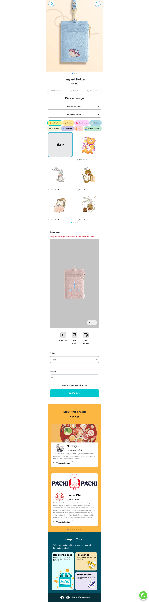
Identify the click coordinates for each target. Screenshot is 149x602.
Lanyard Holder (74, 106)
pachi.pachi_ (73, 499)
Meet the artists (93, 90)
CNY (80, 128)
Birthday (96, 123)
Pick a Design (58, 90)
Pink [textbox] (54, 360)
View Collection (63, 463)
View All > (74, 417)
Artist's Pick (56, 123)
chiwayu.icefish (74, 450)
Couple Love (83, 123)
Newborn (69, 128)
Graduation (55, 128)
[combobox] (75, 359)
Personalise (76, 90)
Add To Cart (74, 393)
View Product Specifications (74, 385)
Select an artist (74, 114)
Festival (69, 123)
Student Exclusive (94, 128)
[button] (72, 73)
